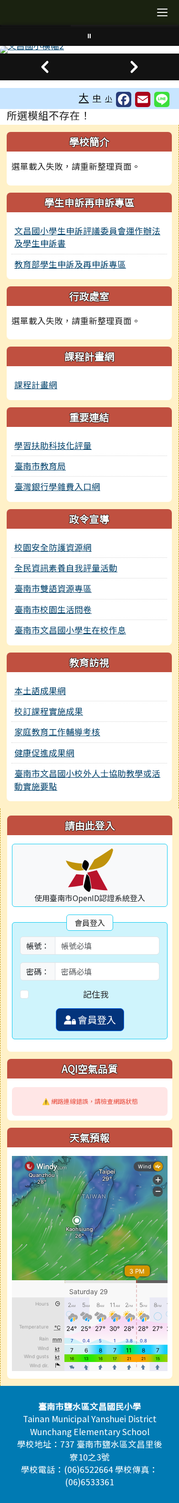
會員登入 (96, 1019)
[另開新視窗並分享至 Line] (161, 99)
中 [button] (97, 98)
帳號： (37, 945)
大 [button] (84, 97)
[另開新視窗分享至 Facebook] (123, 99)
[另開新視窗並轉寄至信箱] (142, 99)
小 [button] (108, 98)
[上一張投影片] (45, 67)
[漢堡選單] (162, 12)
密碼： (37, 971)
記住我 (96, 994)
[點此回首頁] (89, 50)
